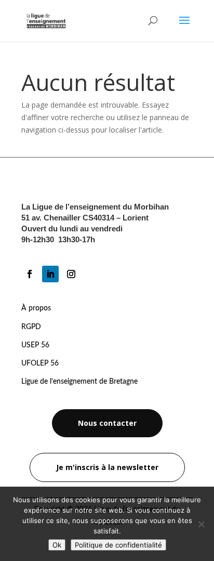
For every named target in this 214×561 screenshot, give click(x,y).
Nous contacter (107, 423)
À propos (36, 308)
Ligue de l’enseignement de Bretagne (79, 381)
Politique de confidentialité (118, 545)
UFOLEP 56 (40, 363)
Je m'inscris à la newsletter (107, 467)
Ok (56, 545)
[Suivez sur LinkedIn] (50, 274)
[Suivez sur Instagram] (71, 274)
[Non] (201, 524)
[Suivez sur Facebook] (29, 274)
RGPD (31, 327)
